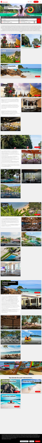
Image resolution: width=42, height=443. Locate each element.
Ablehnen (31, 441)
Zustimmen (37, 441)
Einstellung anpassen (24, 441)
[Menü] (40, 1)
